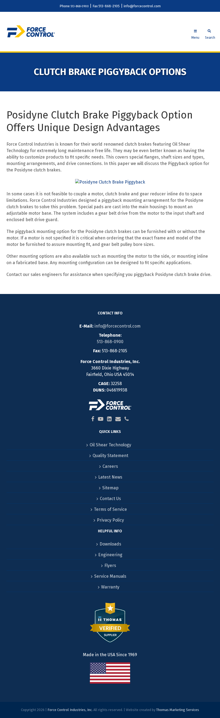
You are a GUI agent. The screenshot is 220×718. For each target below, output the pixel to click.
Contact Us (110, 498)
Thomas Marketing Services (177, 710)
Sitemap (110, 487)
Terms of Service (110, 509)
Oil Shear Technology (110, 444)
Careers (110, 466)
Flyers (110, 565)
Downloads (110, 544)
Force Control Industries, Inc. (70, 710)
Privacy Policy (110, 520)
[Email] (118, 419)
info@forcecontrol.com (142, 6)
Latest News (110, 477)
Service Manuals (110, 576)
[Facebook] (92, 419)
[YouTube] (100, 419)
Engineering (110, 554)
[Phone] (126, 419)
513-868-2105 (109, 6)
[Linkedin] (109, 419)
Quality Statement (110, 455)
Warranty (110, 587)
